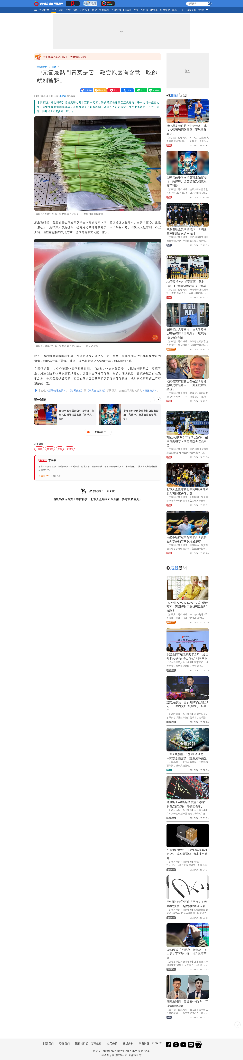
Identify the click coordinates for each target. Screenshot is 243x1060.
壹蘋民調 (104, 9)
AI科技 (144, 9)
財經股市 (85, 9)
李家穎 (62, 95)
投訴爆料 (128, 1043)
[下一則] (158, 399)
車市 (174, 9)
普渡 (60, 448)
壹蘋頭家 (203, 9)
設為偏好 (86, 90)
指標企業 (191, 9)
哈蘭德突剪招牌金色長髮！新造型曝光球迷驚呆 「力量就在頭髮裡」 (186, 385)
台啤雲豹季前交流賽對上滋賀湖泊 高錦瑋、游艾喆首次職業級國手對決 (186, 182)
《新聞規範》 (76, 390)
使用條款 (112, 1043)
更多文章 (57, 476)
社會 (68, 9)
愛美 (136, 9)
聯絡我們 (64, 1043)
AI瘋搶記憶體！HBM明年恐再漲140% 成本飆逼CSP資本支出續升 (187, 854)
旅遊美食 (165, 9)
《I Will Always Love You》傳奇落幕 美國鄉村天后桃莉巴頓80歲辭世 (187, 607)
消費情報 (144, 1043)
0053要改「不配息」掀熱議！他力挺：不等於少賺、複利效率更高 (186, 954)
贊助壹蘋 (99, 90)
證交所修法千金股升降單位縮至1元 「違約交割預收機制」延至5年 (187, 706)
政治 (60, 9)
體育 (94, 9)
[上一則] (152, 399)
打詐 (181, 9)
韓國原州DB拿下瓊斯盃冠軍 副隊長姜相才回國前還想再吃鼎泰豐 (187, 441)
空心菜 (50, 448)
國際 (75, 9)
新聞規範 (96, 1043)
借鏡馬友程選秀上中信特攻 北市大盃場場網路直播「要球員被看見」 (186, 130)
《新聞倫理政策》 (56, 390)
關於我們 (48, 1043)
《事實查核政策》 (96, 390)
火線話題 (116, 9)
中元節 (39, 448)
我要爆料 (113, 90)
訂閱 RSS (45, 476)
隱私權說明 (80, 1043)
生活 (53, 9)
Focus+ (127, 10)
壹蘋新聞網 (42, 66)
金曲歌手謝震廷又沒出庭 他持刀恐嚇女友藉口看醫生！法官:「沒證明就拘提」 (90, 57)
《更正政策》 (149, 390)
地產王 (154, 9)
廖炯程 (70, 448)
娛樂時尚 (44, 9)
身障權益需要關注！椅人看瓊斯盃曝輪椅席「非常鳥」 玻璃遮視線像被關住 (186, 334)
